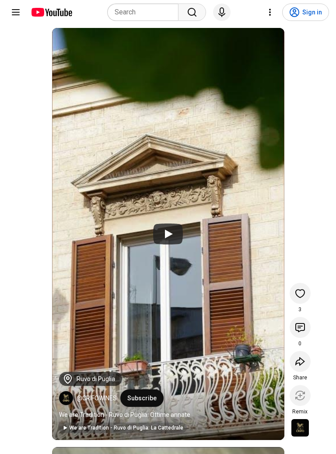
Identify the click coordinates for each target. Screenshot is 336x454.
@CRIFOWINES (97, 398)
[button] (66, 398)
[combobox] (145, 12)
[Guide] (15, 12)
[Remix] (300, 395)
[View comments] (300, 327)
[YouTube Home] (51, 12)
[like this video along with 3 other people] (300, 293)
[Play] (168, 234)
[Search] (192, 12)
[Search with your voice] (222, 12)
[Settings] (270, 12)
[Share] (300, 361)
